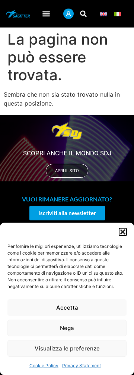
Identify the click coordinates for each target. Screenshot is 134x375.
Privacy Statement (81, 365)
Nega (67, 328)
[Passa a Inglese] (103, 14)
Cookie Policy (43, 365)
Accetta (67, 307)
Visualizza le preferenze (67, 348)
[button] (123, 232)
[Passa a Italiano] (118, 14)
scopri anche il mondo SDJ (67, 153)
